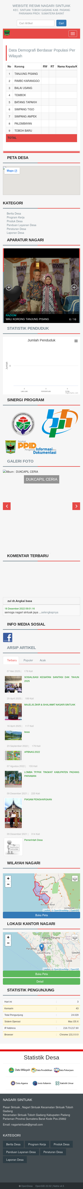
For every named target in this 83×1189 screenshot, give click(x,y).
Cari (61, 23)
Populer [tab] (28, 660)
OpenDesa (27, 1185)
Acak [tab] (43, 660)
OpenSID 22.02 (43, 1185)
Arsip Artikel (21, 648)
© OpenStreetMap (60, 910)
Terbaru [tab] (12, 660)
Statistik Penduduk (27, 328)
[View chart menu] (76, 341)
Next (76, 506)
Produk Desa (14, 221)
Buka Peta (41, 915)
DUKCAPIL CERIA (41, 479)
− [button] (8, 884)
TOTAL (12, 138)
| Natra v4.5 (58, 1185)
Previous (7, 506)
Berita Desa (13, 213)
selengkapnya (49, 605)
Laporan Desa (15, 233)
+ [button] (8, 878)
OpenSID (74, 910)
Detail (39, 981)
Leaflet (47, 910)
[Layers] (75, 878)
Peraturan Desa (16, 229)
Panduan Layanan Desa (21, 225)
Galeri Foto (20, 461)
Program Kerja (15, 217)
